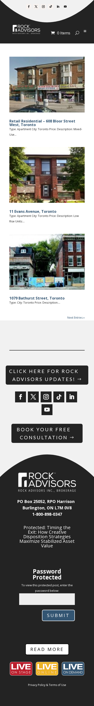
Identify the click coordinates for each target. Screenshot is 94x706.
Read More (47, 649)
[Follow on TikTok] (50, 6)
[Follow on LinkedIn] (58, 6)
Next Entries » (76, 318)
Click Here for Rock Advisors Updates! (44, 375)
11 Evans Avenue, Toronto (32, 211)
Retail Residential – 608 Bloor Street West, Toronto (42, 123)
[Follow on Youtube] (65, 6)
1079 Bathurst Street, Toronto (37, 298)
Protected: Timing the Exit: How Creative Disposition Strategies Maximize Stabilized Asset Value (47, 536)
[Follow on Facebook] (28, 6)
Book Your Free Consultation (44, 433)
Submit (58, 615)
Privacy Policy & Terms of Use (47, 685)
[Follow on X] (36, 6)
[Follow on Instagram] (43, 6)
